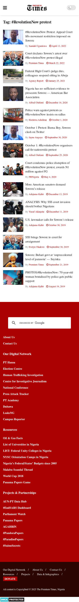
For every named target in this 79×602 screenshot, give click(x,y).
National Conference (15, 387)
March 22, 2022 (56, 63)
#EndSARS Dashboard (17, 508)
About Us (9, 337)
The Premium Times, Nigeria (51, 589)
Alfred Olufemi (36, 102)
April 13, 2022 (58, 45)
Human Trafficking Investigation (23, 375)
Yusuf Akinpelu (36, 211)
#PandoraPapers (13, 533)
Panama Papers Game (16, 482)
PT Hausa (9, 362)
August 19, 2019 (56, 286)
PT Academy (11, 400)
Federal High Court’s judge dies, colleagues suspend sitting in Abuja (46, 73)
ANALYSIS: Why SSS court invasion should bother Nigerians (47, 204)
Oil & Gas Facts (13, 438)
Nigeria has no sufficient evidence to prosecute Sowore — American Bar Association (47, 92)
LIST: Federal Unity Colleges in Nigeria (27, 450)
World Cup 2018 (13, 476)
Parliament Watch (14, 514)
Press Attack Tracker (16, 394)
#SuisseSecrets (11, 545)
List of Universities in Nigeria (21, 444)
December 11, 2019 (58, 211)
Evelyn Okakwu (36, 246)
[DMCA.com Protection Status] (12, 599)
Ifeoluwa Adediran (38, 119)
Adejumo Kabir (36, 194)
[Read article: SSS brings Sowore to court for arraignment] (13, 242)
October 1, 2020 (59, 119)
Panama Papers (12, 520)
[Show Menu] (5, 7)
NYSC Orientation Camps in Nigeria (25, 457)
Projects (25, 574)
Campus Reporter (14, 419)
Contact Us (10, 343)
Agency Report (36, 80)
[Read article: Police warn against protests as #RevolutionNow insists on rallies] (13, 115)
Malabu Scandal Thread (18, 469)
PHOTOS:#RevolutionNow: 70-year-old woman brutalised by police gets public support (49, 276)
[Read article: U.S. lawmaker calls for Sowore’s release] (13, 224)
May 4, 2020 (49, 176)
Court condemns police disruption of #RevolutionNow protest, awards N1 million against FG (47, 167)
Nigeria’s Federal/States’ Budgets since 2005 (30, 463)
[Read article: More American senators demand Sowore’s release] (13, 189)
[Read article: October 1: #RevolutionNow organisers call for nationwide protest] (13, 150)
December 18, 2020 (57, 102)
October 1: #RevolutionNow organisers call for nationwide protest (48, 147)
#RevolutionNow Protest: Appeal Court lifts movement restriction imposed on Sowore (48, 36)
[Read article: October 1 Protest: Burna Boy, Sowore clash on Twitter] (13, 132)
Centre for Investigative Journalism (25, 381)
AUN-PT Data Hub (15, 501)
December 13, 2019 (58, 194)
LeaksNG (8, 413)
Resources (8, 574)
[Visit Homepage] (37, 8)
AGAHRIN (9, 526)
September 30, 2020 (57, 137)
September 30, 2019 (59, 246)
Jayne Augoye (36, 137)
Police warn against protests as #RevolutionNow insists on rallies (45, 112)
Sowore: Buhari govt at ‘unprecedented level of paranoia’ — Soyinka (48, 257)
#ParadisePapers (13, 539)
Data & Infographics (48, 574)
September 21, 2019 (58, 264)
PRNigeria (34, 176)
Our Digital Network (14, 569)
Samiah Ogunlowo (38, 45)
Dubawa (8, 406)
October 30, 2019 (57, 225)
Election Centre (12, 368)
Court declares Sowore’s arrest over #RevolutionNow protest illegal (46, 55)
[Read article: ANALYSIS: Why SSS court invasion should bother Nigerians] (13, 207)
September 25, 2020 (58, 155)
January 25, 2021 (56, 80)
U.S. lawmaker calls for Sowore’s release (49, 219)
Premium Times (36, 63)
